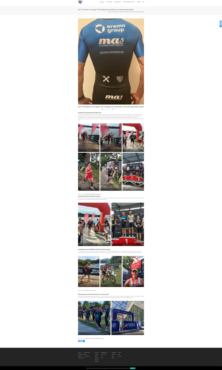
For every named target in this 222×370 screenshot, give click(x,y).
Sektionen (109, 1)
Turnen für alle (103, 354)
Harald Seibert (109, 109)
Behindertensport (104, 352)
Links (119, 354)
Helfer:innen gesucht (128, 1)
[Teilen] (220, 26)
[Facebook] (220, 21)
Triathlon (96, 354)
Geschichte (80, 356)
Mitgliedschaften (87, 352)
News (113, 356)
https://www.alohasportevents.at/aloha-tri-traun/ (93, 194)
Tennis (102, 357)
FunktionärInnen (80, 354)
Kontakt (139, 1)
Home (109, 11)
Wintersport (97, 357)
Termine (119, 352)
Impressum (120, 356)
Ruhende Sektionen (96, 360)
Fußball (96, 356)
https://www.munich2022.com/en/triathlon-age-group (94, 338)
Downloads (114, 354)
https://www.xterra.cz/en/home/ (90, 290)
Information (117, 1)
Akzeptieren (132, 368)
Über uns (102, 1)
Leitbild (85, 354)
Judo (102, 356)
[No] (220, 368)
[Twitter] (220, 24)
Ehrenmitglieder (87, 356)
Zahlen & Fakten (81, 357)
